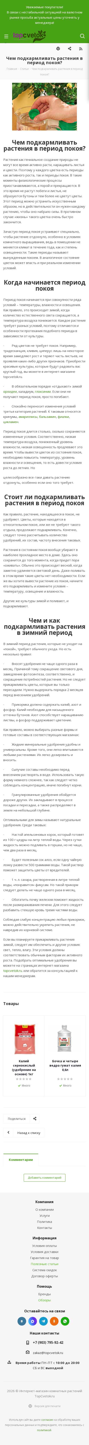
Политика (44, 1221)
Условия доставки (44, 1252)
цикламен (10, 422)
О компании (44, 1209)
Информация (45, 1238)
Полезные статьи (44, 1264)
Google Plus (65, 1321)
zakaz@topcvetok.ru (48, 1353)
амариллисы (28, 416)
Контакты (44, 1227)
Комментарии (21, 1159)
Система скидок (44, 1270)
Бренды (44, 1294)
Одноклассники (54, 1321)
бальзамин (47, 416)
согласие (47, 1420)
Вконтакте (21, 1321)
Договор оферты (44, 1276)
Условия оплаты (44, 1245)
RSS (81, 49)
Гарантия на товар (44, 1258)
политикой (44, 1430)
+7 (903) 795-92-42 (48, 1342)
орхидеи (10, 391)
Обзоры (44, 1300)
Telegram (43, 1321)
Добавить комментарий (44, 1177)
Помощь (44, 1286)
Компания (44, 1201)
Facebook (32, 1321)
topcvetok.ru (12, 970)
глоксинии (43, 391)
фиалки (63, 416)
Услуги (45, 1215)
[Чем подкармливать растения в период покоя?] (44, 106)
